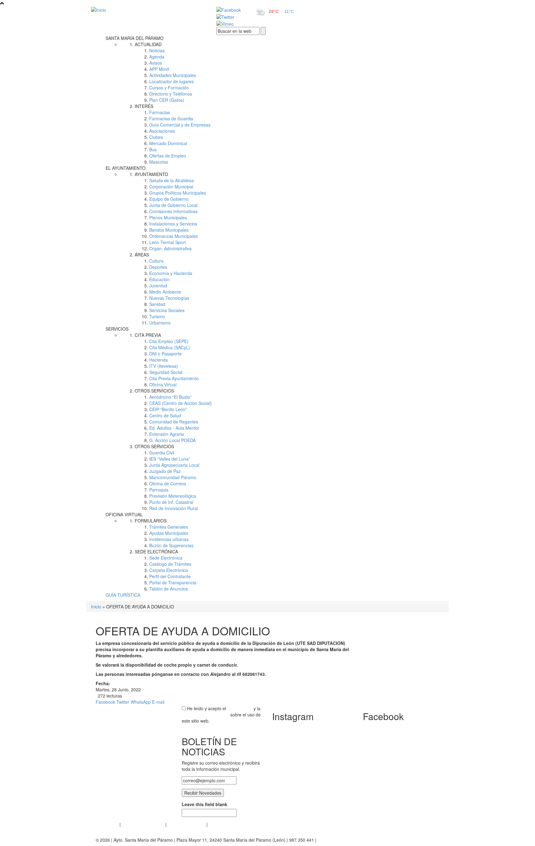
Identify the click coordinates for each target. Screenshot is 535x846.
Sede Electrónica (165, 558)
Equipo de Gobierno (169, 199)
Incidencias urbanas (169, 539)
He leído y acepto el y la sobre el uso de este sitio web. (221, 714)
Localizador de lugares (171, 81)
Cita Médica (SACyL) (169, 347)
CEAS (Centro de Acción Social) (180, 403)
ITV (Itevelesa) (163, 366)
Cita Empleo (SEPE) (169, 341)
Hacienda (158, 360)
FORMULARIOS (151, 520)
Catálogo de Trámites (170, 564)
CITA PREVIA (148, 335)
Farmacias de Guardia (171, 118)
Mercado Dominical (168, 143)
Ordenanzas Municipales (173, 236)
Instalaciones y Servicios (173, 224)
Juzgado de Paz (165, 471)
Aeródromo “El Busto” (170, 397)
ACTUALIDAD (148, 44)
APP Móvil (159, 69)
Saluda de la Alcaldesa (171, 180)
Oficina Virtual (162, 384)
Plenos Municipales (168, 217)
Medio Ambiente (165, 292)
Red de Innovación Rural (173, 508)
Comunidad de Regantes (173, 422)
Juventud (158, 285)
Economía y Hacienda (170, 273)
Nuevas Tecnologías (169, 298)
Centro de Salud (165, 415)
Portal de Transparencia (172, 582)
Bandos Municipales (169, 230)
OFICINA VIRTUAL (124, 514)
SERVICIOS (117, 329)
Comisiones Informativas (173, 211)
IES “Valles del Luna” (169, 459)
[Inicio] (146, 9)
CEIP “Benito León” (168, 409)
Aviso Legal (107, 824)
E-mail (158, 702)
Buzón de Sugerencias (171, 545)
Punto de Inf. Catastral (171, 502)
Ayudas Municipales (168, 533)
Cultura (156, 261)
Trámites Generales (168, 527)
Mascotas (158, 162)
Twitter (122, 702)
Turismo (157, 316)
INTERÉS (144, 106)
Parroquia (158, 490)
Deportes (158, 267)
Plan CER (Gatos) (166, 100)
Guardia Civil (161, 452)
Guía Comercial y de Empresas (180, 125)
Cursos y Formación (169, 87)
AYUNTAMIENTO (151, 174)
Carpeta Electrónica (168, 570)
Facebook (105, 702)
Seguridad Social (165, 372)
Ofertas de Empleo (167, 155)
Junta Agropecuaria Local (174, 465)
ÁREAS (142, 254)
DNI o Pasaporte (165, 353)
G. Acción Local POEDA (172, 440)
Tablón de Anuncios (168, 589)
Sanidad (157, 304)
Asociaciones (162, 131)
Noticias (157, 50)
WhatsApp (141, 702)
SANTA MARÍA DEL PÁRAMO (134, 38)
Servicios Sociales (167, 310)
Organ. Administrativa (170, 248)
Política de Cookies (186, 824)
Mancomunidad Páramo (172, 477)
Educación (159, 279)
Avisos (155, 63)
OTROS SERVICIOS (154, 391)
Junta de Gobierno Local (173, 205)
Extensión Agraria (166, 434)
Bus (153, 149)
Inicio (96, 606)
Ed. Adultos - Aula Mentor (174, 428)
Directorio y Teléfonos (170, 94)
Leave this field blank (204, 804)
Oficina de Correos (167, 483)
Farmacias (159, 112)
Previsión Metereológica (172, 496)
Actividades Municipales (172, 75)
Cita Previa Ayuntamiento (174, 378)
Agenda (156, 57)
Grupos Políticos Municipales (177, 193)
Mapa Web (219, 824)
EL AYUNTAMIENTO (126, 168)
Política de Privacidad (143, 824)
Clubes (156, 137)
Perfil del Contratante (170, 576)
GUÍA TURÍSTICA (123, 595)
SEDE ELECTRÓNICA (156, 551)
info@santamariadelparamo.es (348, 840)
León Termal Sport (167, 242)
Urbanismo (160, 323)
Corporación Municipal (171, 186)
